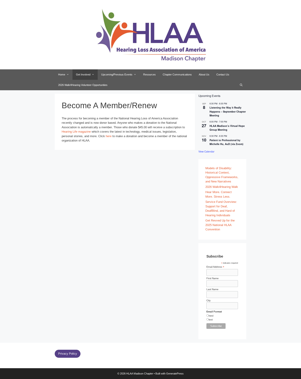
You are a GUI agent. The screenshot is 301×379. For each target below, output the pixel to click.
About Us (204, 74)
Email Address (215, 267)
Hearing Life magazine (76, 131)
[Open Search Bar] (241, 85)
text (211, 319)
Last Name (212, 289)
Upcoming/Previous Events (116, 74)
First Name (212, 278)
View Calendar (206, 151)
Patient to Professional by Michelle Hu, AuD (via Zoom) (226, 142)
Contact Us (222, 74)
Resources (149, 74)
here (108, 136)
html (211, 315)
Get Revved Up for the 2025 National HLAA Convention (220, 225)
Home (61, 74)
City (208, 300)
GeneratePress (175, 373)
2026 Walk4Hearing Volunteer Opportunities (82, 84)
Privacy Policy (67, 353)
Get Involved (83, 74)
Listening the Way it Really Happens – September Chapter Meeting (228, 111)
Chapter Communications (177, 74)
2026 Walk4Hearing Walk (221, 187)
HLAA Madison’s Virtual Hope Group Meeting (227, 128)
